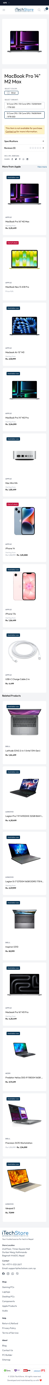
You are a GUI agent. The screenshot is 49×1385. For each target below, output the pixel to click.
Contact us (11, 131)
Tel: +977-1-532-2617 (12, 1264)
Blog (4, 1345)
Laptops (6, 1291)
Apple (8, 217)
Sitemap (6, 1359)
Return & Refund (10, 1323)
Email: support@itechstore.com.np (19, 1268)
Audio (5, 1310)
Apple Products (9, 1306)
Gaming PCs (8, 1287)
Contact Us (7, 1350)
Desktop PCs (8, 1296)
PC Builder (7, 1355)
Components (8, 1301)
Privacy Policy (9, 1328)
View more (42, 167)
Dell (7, 746)
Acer (7, 1073)
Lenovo (9, 812)
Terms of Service (10, 1332)
